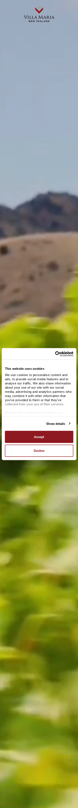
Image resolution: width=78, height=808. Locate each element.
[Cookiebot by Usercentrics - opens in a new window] (55, 354)
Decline (39, 450)
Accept (39, 437)
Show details (55, 423)
